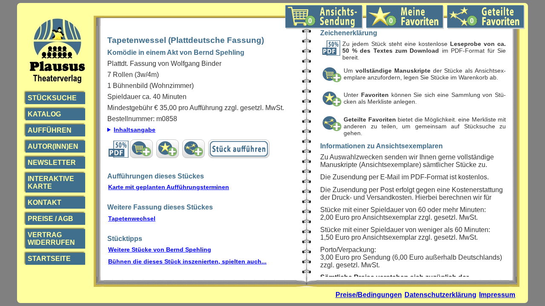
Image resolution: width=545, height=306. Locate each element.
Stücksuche (52, 98)
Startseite (49, 258)
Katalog (44, 114)
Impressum (497, 294)
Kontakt (44, 202)
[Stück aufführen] (239, 148)
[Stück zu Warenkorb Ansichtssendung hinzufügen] (141, 148)
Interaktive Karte (51, 182)
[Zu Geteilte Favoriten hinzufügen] (193, 148)
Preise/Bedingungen (369, 294)
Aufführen (50, 130)
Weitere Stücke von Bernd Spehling (159, 249)
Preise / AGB (50, 218)
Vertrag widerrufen (51, 238)
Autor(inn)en (53, 146)
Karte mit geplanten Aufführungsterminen (168, 187)
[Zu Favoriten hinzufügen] (167, 148)
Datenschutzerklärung (440, 294)
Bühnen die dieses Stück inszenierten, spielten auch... (187, 261)
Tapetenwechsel (131, 218)
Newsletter (52, 162)
